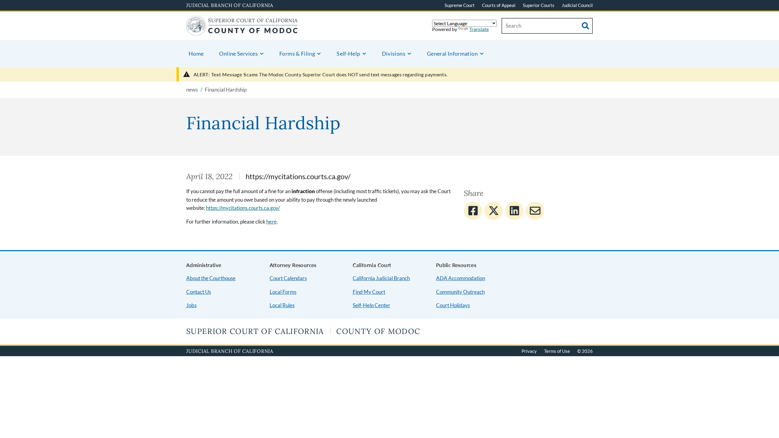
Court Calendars (288, 278)
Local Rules (282, 305)
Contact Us (198, 292)
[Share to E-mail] (535, 211)
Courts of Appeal (498, 5)
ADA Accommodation (460, 278)
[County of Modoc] (242, 32)
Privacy (529, 351)
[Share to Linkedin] (514, 211)
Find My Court (369, 292)
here (271, 221)
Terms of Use (557, 351)
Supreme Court (460, 5)
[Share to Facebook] (473, 211)
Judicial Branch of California (229, 5)
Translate (479, 29)
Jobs (191, 305)
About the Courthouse (211, 278)
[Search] (585, 26)
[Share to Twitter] (493, 211)
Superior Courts (538, 5)
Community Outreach (460, 292)
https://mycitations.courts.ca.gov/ (243, 208)
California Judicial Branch (381, 278)
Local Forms (283, 292)
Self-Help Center (371, 305)
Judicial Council (577, 5)
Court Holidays (453, 305)
